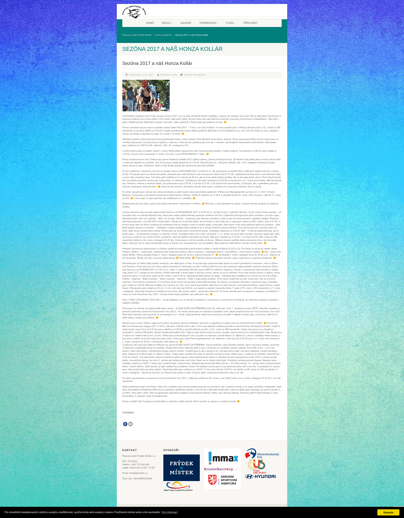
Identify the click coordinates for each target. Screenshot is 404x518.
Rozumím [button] (388, 512)
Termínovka (207, 23)
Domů (150, 23)
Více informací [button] (170, 512)
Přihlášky (251, 23)
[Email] (130, 424)
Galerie (185, 23)
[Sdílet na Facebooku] (125, 424)
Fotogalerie (128, 412)
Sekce (166, 23)
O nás (230, 23)
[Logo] (134, 13)
